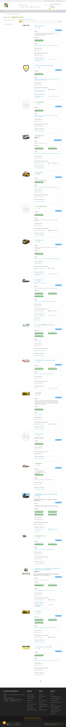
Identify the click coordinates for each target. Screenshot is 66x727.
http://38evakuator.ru (39, 637)
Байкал (52, 694)
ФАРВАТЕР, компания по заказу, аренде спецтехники (45, 495)
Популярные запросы (43, 704)
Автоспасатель (39, 25)
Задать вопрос (58, 30)
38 (39, 172)
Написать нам (30, 700)
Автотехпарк (39, 280)
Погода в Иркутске (54, 700)
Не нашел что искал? (43, 709)
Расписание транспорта (56, 698)
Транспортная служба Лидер (43, 647)
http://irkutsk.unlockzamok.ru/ (40, 90)
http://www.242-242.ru (39, 383)
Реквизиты (29, 702)
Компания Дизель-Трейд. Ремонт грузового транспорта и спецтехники (47, 569)
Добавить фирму (30, 694)
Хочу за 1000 (53, 713)
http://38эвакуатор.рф (39, 230)
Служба (41, 206)
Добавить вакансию (31, 696)
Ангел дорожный (39, 240)
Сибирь (40, 535)
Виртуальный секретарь (32, 709)
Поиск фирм (41, 694)
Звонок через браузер (39, 40)
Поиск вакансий (42, 696)
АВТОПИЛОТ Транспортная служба (45, 360)
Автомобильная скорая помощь (44, 65)
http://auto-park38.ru (39, 310)
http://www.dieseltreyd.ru (39, 599)
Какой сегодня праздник (55, 696)
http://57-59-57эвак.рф (39, 196)
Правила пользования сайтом (50, 724)
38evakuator (38, 611)
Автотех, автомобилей (45, 324)
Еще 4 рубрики (37, 97)
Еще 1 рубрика (37, 60)
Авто (39, 102)
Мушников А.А (39, 433)
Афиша (40, 698)
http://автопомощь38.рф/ (40, 350)
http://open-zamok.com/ (39, 91)
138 (39, 135)
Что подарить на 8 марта (56, 709)
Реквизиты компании (55, 711)
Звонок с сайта (30, 698)
